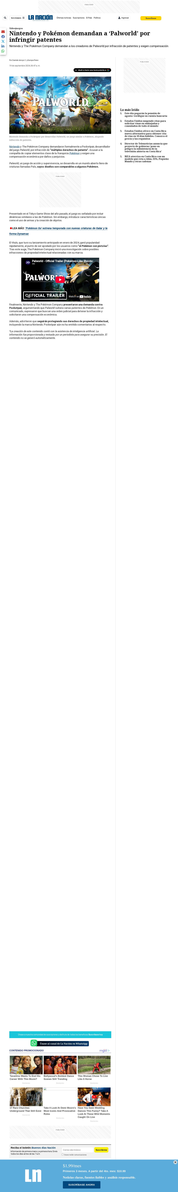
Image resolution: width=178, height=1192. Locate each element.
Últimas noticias (64, 18)
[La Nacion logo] (40, 17)
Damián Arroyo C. (19, 60)
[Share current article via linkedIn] (3, 46)
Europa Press (33, 60)
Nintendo (14, 146)
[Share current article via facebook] (3, 36)
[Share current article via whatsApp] (3, 51)
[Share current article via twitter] (3, 41)
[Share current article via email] (3, 31)
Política (97, 18)
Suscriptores (79, 18)
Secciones (16, 18)
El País (89, 18)
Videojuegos (16, 28)
